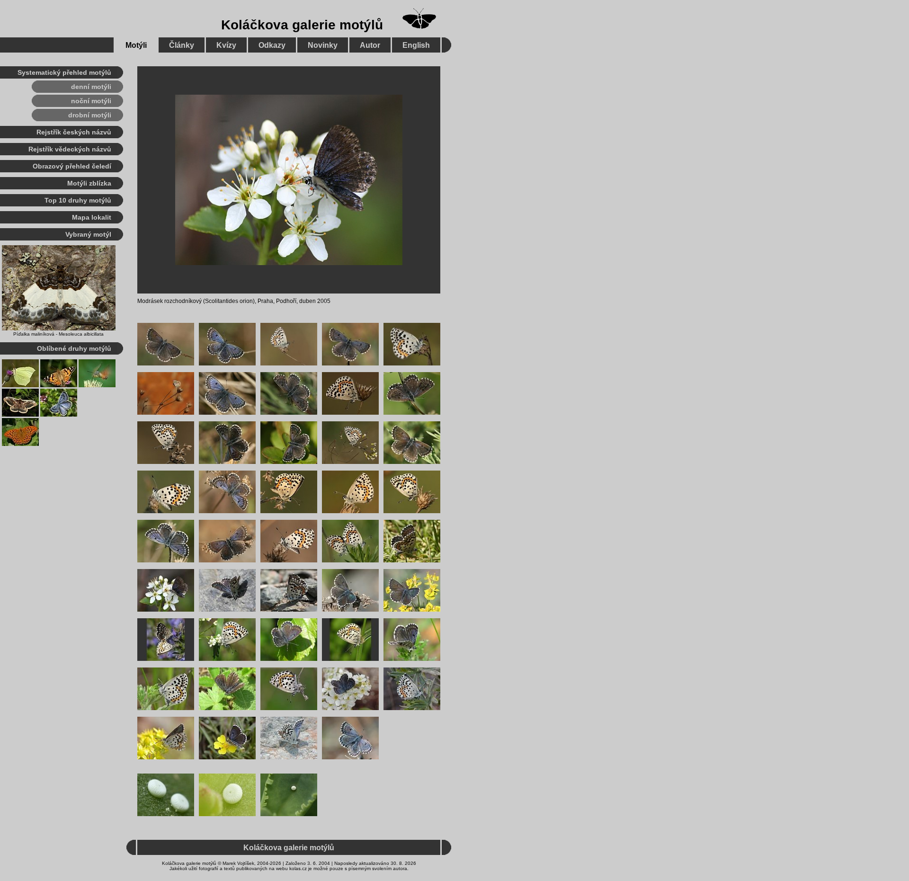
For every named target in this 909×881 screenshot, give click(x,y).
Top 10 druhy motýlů (78, 200)
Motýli (136, 45)
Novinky (323, 45)
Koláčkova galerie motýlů (302, 25)
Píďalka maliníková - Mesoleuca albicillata (58, 334)
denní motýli (91, 86)
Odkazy (271, 45)
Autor (370, 45)
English (416, 45)
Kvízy (226, 45)
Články (181, 45)
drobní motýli (89, 115)
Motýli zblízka (89, 183)
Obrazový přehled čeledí (72, 166)
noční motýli (91, 101)
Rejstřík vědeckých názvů (69, 149)
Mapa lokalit (91, 217)
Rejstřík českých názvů (73, 132)
